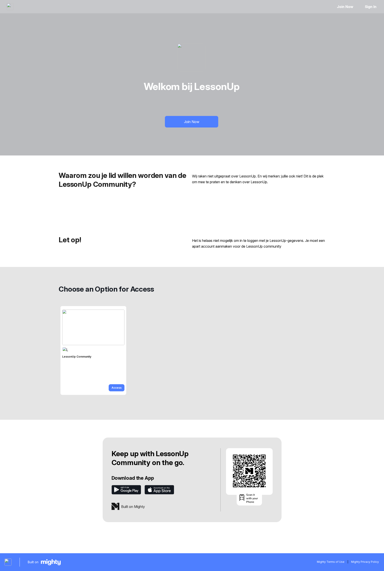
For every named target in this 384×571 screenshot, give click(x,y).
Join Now (345, 6)
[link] (93, 350)
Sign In (370, 6)
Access (117, 387)
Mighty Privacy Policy (365, 561)
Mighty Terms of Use (330, 561)
